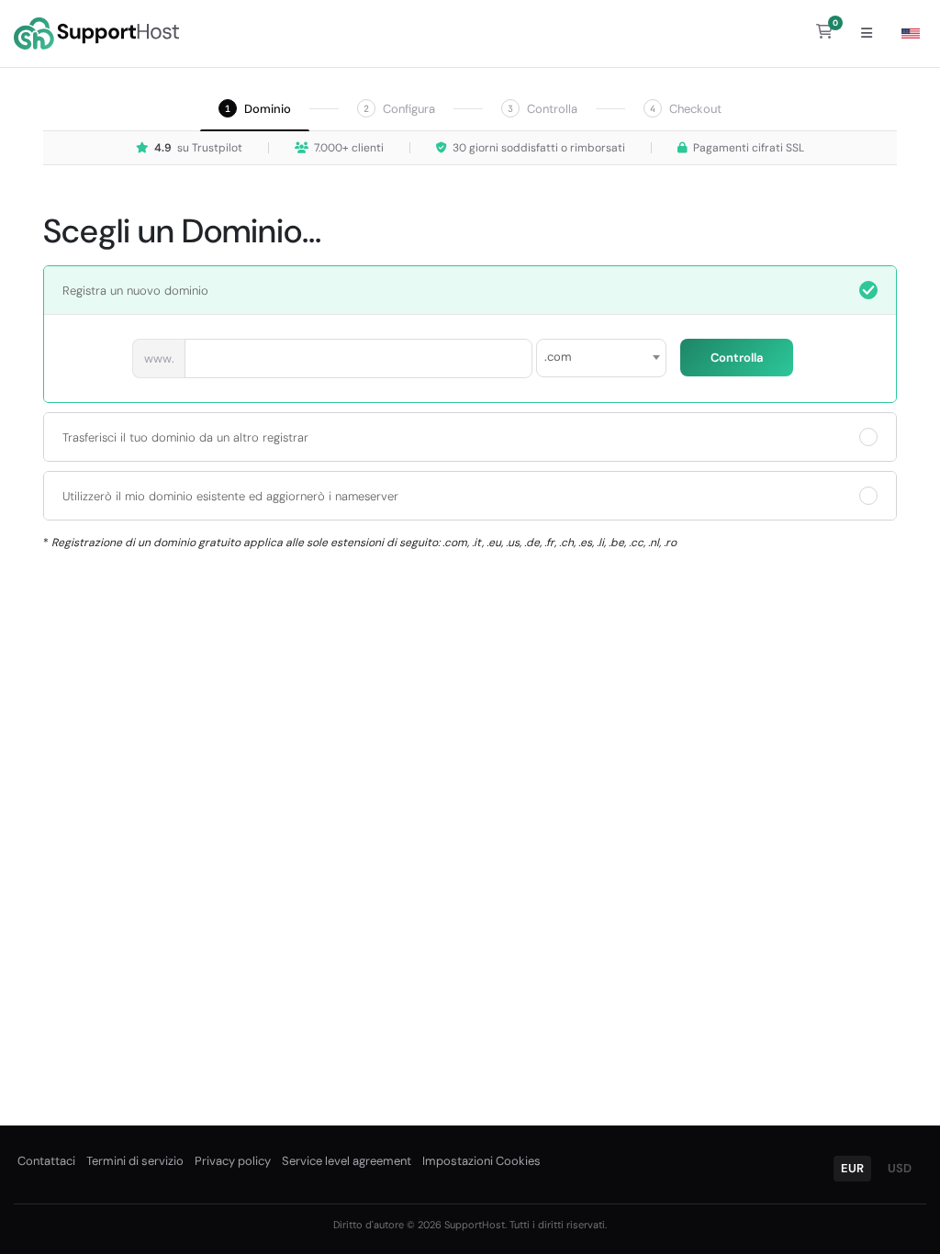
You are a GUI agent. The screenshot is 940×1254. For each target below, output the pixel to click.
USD (900, 1168)
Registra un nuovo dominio (135, 290)
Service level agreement (346, 1161)
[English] (910, 33)
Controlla (737, 357)
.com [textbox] (558, 356)
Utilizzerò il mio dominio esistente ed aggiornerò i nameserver (230, 496)
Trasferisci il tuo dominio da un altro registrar (185, 437)
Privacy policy (233, 1161)
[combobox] (601, 358)
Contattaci (46, 1161)
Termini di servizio (135, 1161)
